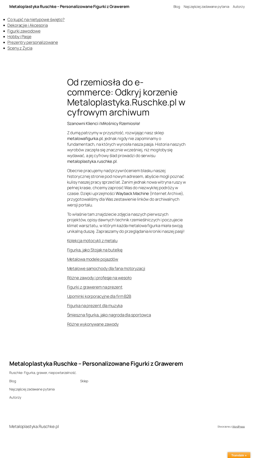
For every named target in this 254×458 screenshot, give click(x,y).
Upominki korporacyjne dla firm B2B (99, 296)
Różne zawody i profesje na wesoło (99, 278)
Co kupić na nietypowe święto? (36, 19)
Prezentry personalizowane (32, 42)
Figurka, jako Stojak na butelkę (95, 250)
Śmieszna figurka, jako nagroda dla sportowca (109, 315)
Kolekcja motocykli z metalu (92, 240)
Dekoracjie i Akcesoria (27, 25)
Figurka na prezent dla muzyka (95, 305)
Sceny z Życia (19, 48)
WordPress (238, 426)
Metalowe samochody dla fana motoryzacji (106, 268)
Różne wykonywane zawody (93, 324)
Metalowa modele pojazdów (92, 259)
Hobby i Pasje (19, 36)
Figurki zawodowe (23, 31)
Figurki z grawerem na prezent (95, 287)
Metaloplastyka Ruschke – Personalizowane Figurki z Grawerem (69, 6)
